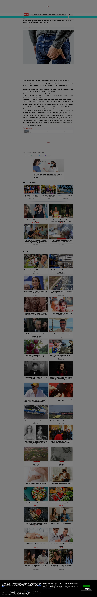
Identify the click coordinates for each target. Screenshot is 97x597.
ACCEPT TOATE (87, 585)
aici (27, 591)
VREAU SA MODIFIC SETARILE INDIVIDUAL (87, 589)
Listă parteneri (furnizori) (47, 588)
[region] (48, 588)
